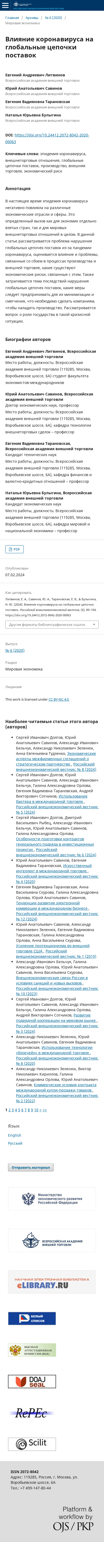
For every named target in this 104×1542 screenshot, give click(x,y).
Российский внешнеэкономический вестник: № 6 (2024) (56, 852)
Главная (12, 17)
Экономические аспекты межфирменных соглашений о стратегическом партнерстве (56, 759)
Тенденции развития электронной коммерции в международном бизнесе (52, 905)
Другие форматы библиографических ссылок (47, 624)
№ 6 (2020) (53, 17)
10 (36, 1109)
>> (45, 1109)
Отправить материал (31, 1167)
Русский (15, 1143)
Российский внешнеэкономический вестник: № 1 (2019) (56, 953)
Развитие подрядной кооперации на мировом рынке (56, 1018)
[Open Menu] (5, 5)
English (14, 1135)
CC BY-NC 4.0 (59, 699)
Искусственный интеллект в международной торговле (54, 868)
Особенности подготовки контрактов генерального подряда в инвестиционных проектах (55, 844)
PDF (16, 549)
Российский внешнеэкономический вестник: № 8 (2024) (56, 767)
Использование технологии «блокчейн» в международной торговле (54, 1050)
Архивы (32, 17)
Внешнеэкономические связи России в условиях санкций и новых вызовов (52, 980)
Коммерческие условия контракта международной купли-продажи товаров (56, 1087)
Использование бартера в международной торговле (51, 799)
